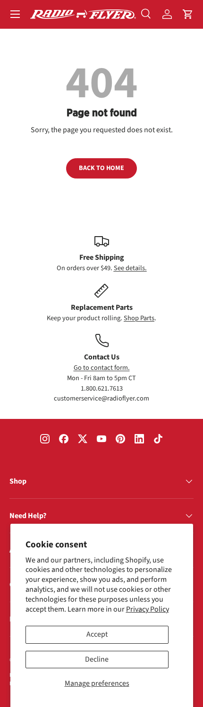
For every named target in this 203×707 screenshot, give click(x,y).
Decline (97, 659)
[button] (188, 14)
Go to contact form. (102, 368)
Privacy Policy (147, 609)
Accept (97, 634)
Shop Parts (139, 318)
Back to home (101, 168)
